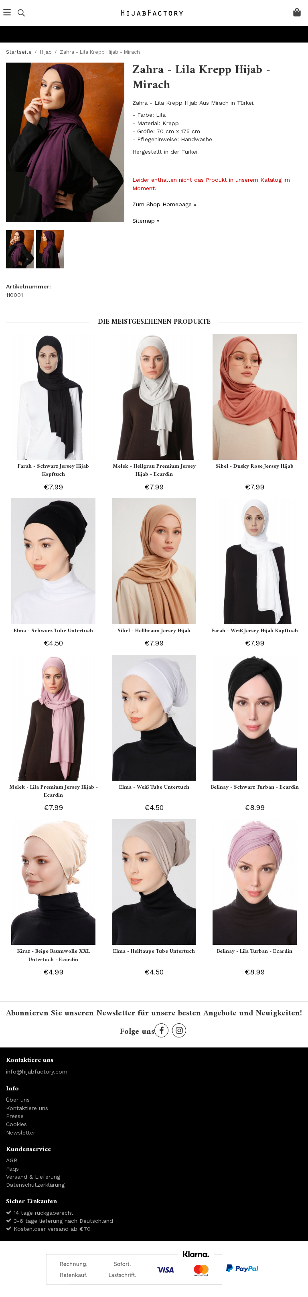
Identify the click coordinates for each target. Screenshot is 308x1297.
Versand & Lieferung (33, 1176)
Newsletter (20, 1132)
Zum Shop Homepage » (164, 204)
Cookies (16, 1124)
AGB (12, 1160)
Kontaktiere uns (27, 1108)
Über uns (18, 1099)
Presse (15, 1116)
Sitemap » (146, 220)
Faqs (12, 1168)
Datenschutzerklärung (35, 1184)
